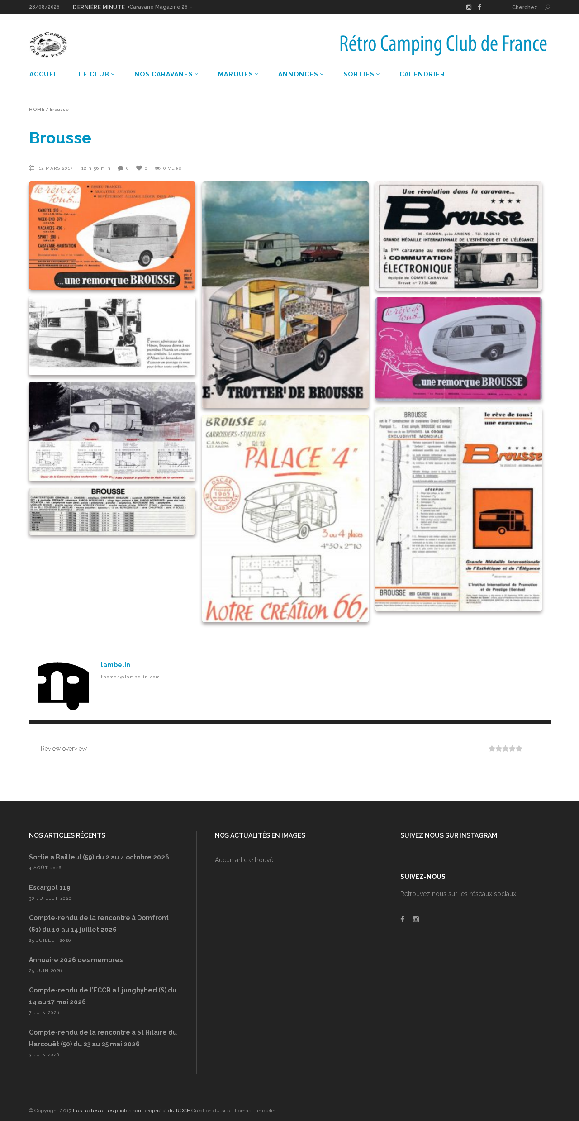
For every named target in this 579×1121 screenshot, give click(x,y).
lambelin (115, 664)
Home (37, 109)
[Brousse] (63, 686)
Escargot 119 (50, 887)
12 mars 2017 (57, 168)
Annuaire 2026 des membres (76, 960)
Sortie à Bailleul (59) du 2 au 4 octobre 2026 (99, 857)
